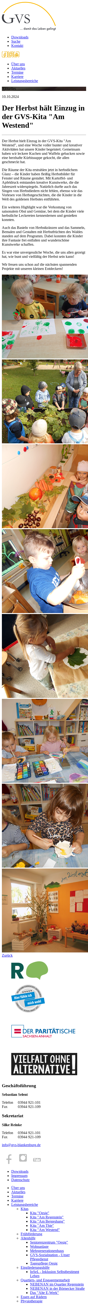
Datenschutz (20, 1180)
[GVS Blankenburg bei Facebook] (5, 56)
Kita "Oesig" (39, 1213)
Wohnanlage (39, 1246)
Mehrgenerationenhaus (47, 1251)
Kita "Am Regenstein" (47, 1217)
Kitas (24, 1209)
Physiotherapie (31, 1301)
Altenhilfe (28, 1238)
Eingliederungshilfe (35, 1267)
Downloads (19, 37)
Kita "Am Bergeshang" (47, 1221)
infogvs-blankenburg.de (21, 1145)
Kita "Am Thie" (42, 1226)
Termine (17, 72)
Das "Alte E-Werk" (44, 1293)
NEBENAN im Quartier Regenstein (57, 1284)
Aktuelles (18, 68)
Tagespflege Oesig (43, 1263)
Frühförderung (31, 1234)
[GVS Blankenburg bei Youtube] (16, 56)
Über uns (18, 64)
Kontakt (17, 46)
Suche (15, 41)
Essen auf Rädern (34, 1297)
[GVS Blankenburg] (29, 29)
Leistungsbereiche (24, 81)
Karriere (17, 77)
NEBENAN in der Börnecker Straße (57, 1288)
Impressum (19, 1176)
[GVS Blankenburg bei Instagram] (11, 56)
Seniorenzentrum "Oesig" (49, 1242)
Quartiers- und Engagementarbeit (45, 1280)
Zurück (7, 955)
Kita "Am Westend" (45, 1230)
